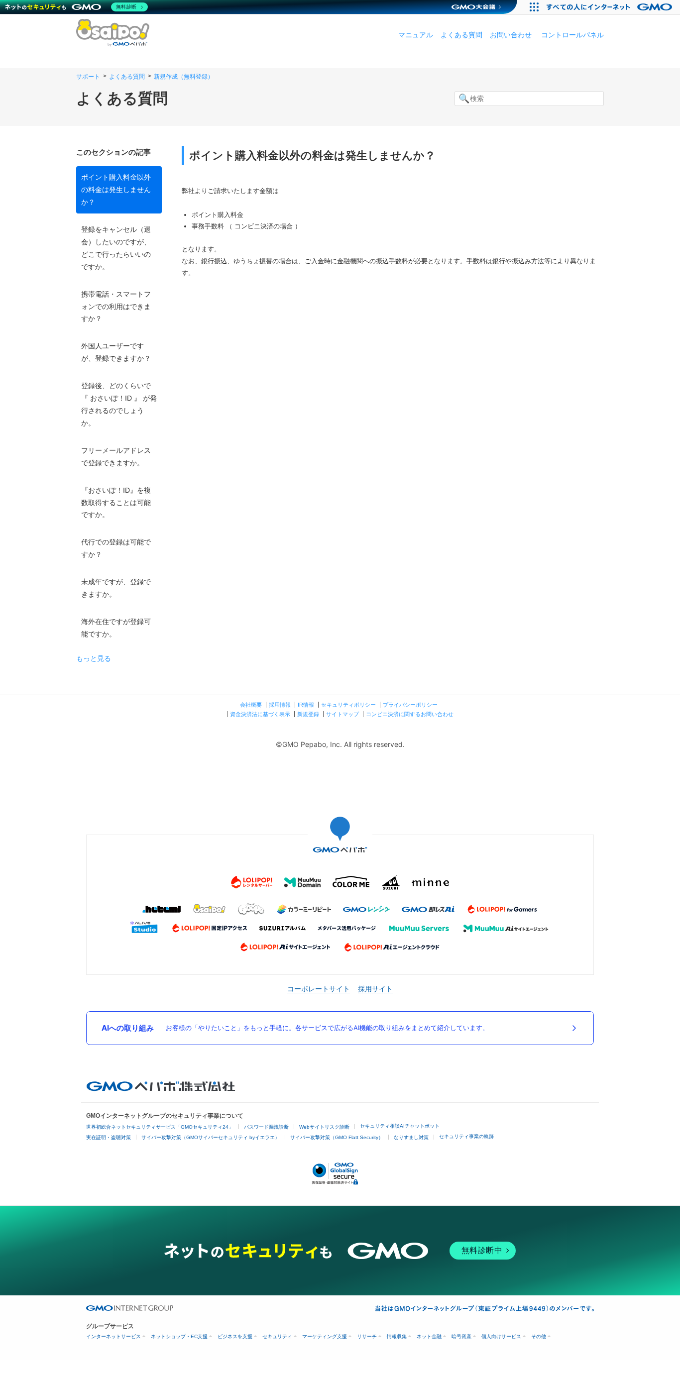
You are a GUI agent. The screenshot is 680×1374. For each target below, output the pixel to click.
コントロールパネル (572, 35)
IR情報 (306, 705)
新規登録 (308, 714)
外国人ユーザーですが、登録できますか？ (116, 352)
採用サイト (375, 988)
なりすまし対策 (411, 1137)
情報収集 (397, 1336)
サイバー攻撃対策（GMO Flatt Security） (336, 1137)
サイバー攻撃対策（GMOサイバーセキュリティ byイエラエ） (210, 1137)
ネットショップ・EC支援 (179, 1336)
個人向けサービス (501, 1336)
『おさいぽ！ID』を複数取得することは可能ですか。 (116, 502)
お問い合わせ (511, 35)
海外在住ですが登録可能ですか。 (116, 628)
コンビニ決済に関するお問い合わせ (409, 714)
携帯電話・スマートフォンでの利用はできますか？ (116, 306)
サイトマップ (342, 714)
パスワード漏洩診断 (266, 1127)
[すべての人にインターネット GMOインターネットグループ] (610, 7)
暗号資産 (461, 1336)
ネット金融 (429, 1336)
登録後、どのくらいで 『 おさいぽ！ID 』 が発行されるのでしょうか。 (119, 404)
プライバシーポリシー (410, 705)
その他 (538, 1336)
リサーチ (367, 1336)
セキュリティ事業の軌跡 (466, 1136)
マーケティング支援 (324, 1336)
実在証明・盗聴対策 (108, 1137)
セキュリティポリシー (348, 705)
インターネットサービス (113, 1336)
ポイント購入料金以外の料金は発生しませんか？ (116, 189)
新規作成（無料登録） (184, 76)
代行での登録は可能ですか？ (116, 548)
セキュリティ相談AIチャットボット (400, 1126)
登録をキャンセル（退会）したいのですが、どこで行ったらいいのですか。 (116, 248)
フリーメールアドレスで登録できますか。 (116, 456)
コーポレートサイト (318, 988)
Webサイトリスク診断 (324, 1127)
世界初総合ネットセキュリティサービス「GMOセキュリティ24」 (159, 1127)
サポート (88, 76)
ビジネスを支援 (235, 1336)
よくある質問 (461, 35)
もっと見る (93, 658)
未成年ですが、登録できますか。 (116, 588)
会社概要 (251, 705)
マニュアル (415, 35)
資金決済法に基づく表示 (260, 714)
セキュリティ (277, 1336)
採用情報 (280, 705)
